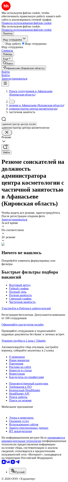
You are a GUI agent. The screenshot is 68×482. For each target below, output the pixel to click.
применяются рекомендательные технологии (33, 439)
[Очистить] (7, 132)
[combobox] (19, 124)
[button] (6, 71)
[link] (8, 63)
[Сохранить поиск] (5, 147)
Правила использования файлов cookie (27, 29)
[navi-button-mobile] (5, 83)
